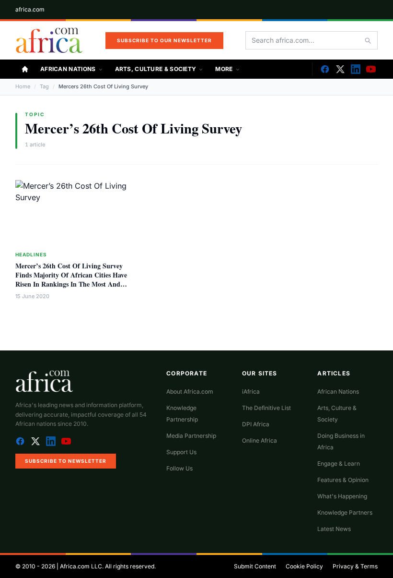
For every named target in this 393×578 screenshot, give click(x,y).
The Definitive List (266, 407)
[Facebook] (325, 69)
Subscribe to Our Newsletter (164, 40)
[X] (340, 69)
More (223, 68)
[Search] (367, 40)
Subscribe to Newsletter (65, 461)
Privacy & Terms (355, 566)
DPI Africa (255, 424)
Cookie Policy (304, 566)
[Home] (25, 69)
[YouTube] (371, 69)
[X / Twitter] (35, 441)
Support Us (181, 452)
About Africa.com (189, 391)
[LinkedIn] (355, 69)
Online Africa (259, 440)
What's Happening (342, 496)
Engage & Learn (338, 463)
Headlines (31, 254)
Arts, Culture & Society (155, 68)
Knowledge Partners (344, 512)
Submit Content (255, 566)
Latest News (334, 528)
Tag (44, 86)
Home (22, 86)
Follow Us (179, 468)
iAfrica (251, 391)
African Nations (68, 68)
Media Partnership (191, 435)
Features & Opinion (343, 479)
